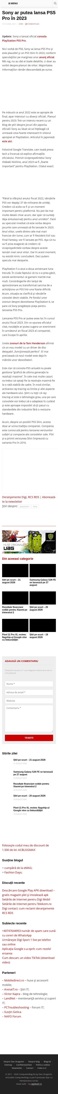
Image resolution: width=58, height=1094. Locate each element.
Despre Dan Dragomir (14, 1061)
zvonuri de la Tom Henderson (27, 343)
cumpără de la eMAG (18, 868)
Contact (29, 1068)
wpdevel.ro (36, 1084)
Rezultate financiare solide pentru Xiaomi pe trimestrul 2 (14, 610)
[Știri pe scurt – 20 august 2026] (43, 598)
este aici (7, 141)
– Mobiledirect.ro (13, 980)
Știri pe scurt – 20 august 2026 (39, 608)
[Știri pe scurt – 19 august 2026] (43, 625)
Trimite (29, 737)
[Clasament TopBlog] (29, 1030)
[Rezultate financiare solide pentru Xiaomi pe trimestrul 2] (15, 598)
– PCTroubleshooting (15, 1007)
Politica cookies (43, 1064)
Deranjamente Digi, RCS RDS (20, 497)
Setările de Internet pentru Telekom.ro (27, 904)
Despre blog (34, 1061)
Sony (35, 506)
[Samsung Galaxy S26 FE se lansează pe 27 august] (43, 570)
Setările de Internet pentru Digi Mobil (26, 899)
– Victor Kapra (11, 994)
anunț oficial (46, 57)
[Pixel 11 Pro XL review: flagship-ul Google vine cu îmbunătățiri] (15, 625)
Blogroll (47, 1061)
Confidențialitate (24, 1064)
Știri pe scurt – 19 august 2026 (39, 635)
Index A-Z (41, 1068)
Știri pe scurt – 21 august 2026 (11, 581)
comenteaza (33, 24)
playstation (24, 506)
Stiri (21, 24)
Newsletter (17, 1068)
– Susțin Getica (11, 1012)
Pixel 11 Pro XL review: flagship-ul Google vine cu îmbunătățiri (14, 637)
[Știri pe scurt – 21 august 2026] (15, 570)
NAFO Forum (12, 1016)
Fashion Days (13, 872)
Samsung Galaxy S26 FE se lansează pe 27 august (43, 582)
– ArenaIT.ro (10, 989)
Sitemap (8, 1064)
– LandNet (8, 998)
